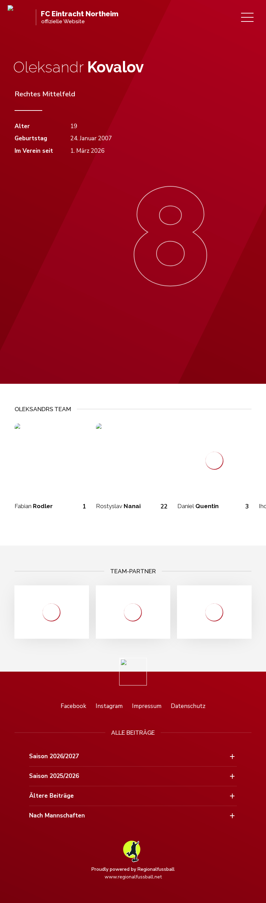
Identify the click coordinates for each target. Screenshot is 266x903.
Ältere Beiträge (51, 796)
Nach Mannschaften (57, 816)
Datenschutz (188, 706)
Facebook (73, 706)
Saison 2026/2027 (54, 756)
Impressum (146, 706)
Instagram (109, 706)
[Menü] (247, 17)
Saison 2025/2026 (54, 776)
